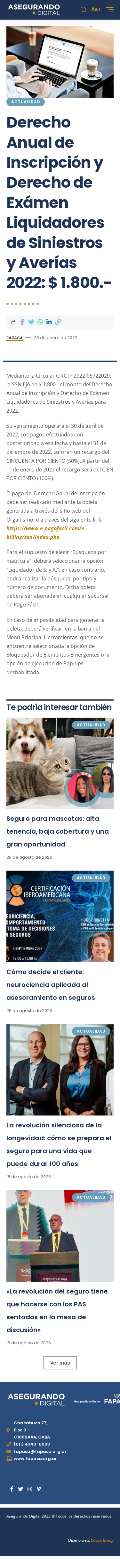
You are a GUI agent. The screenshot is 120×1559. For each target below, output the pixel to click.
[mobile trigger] (108, 9)
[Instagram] (29, 1489)
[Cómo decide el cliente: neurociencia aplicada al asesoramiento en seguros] (60, 916)
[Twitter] (20, 1489)
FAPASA (14, 338)
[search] (83, 10)
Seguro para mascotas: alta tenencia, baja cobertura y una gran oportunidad (57, 831)
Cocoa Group (102, 1540)
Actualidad (25, 101)
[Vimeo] (38, 1489)
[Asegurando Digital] (34, 9)
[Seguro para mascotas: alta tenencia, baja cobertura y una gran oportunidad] (60, 763)
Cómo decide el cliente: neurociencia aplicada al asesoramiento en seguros (50, 984)
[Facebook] (12, 1489)
